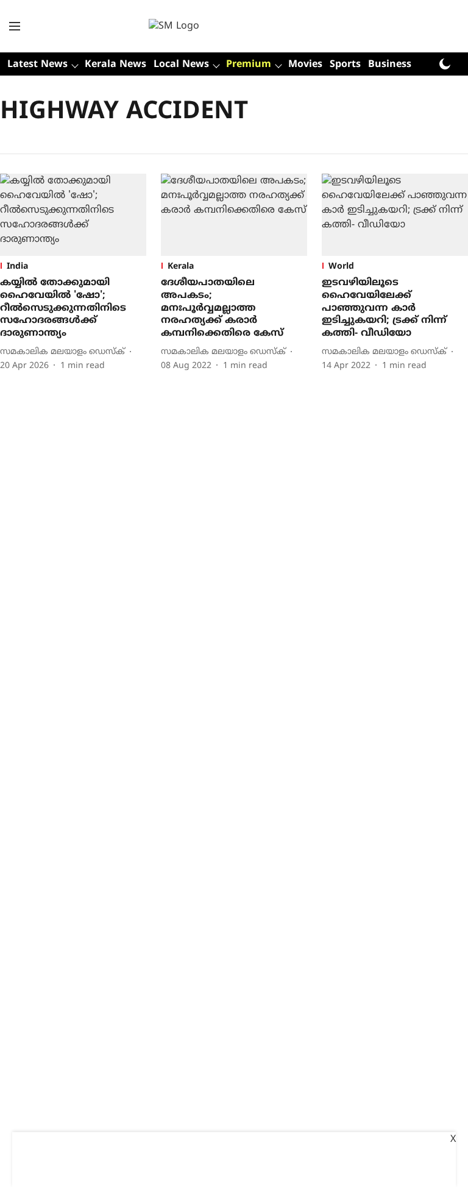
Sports (345, 64)
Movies (305, 64)
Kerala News (115, 64)
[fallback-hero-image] (73, 215)
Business (389, 64)
